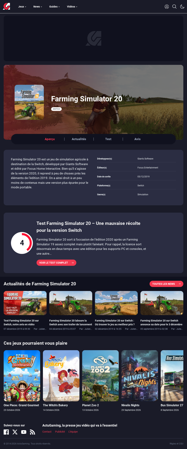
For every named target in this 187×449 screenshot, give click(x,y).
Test (108, 139)
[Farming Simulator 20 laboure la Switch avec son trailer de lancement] (70, 303)
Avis (137, 139)
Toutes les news (163, 283)
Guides (53, 6)
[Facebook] (6, 432)
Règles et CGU (176, 443)
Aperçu (50, 139)
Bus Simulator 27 (172, 405)
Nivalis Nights (130, 405)
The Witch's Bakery (55, 405)
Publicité (60, 431)
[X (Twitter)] (15, 432)
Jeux (21, 6)
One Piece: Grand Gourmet (21, 405)
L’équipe (73, 431)
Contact (46, 431)
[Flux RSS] (32, 432)
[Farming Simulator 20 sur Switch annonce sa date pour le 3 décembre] (161, 303)
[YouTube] (23, 432)
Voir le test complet (53, 262)
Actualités (79, 139)
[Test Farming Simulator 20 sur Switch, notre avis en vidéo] (25, 303)
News (36, 6)
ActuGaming (6, 6)
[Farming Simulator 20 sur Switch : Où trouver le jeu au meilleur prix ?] (116, 303)
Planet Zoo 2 (90, 405)
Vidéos (71, 6)
